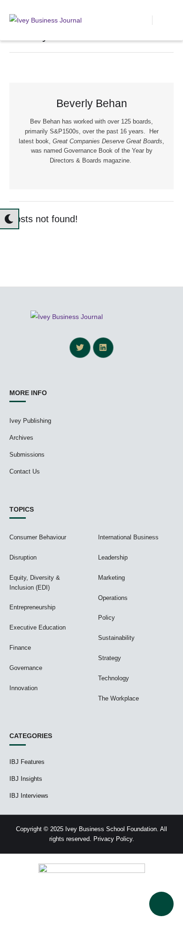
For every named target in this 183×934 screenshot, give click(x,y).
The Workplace (118, 698)
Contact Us (24, 471)
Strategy (109, 658)
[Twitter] (79, 347)
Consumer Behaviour (37, 537)
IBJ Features (27, 761)
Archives (21, 437)
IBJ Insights (25, 778)
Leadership (113, 557)
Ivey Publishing (30, 420)
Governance (25, 667)
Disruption (23, 557)
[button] (145, 20)
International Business (128, 537)
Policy (106, 617)
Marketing (111, 577)
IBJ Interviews (28, 795)
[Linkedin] (103, 347)
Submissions (27, 454)
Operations (113, 597)
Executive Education (37, 627)
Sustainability (116, 637)
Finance (20, 647)
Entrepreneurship (32, 607)
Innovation (23, 688)
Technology (113, 678)
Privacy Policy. (113, 838)
